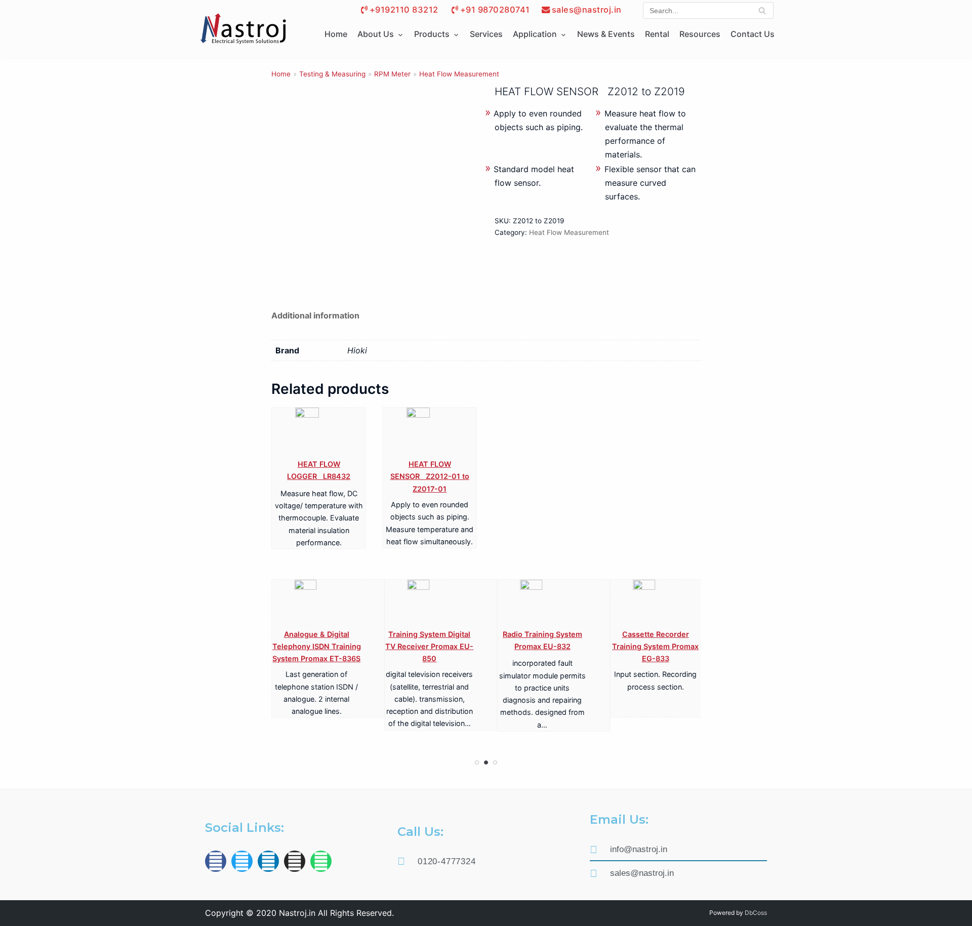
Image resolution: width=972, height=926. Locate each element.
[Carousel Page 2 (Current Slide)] (486, 762)
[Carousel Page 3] (495, 762)
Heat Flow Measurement (459, 74)
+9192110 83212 (404, 10)
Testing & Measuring (332, 74)
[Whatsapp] (321, 861)
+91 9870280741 (495, 10)
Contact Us (753, 34)
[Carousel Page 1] (477, 762)
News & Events (606, 34)
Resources (699, 34)
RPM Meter (392, 74)
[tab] (315, 316)
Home (336, 34)
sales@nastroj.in (587, 10)
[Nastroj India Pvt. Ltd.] (243, 29)
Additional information (315, 315)
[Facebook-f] (215, 861)
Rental (657, 34)
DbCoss (756, 912)
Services (486, 34)
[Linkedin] (268, 861)
